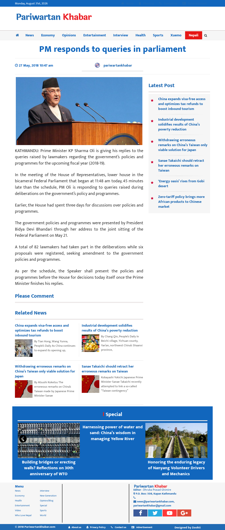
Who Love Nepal (23, 515)
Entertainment (94, 35)
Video (18, 510)
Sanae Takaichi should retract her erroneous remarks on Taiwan (181, 166)
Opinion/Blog (46, 501)
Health (141, 35)
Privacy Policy (98, 527)
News (29, 35)
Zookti (196, 527)
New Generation (48, 496)
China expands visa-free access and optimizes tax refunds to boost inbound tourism (181, 104)
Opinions (69, 35)
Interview (120, 35)
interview (44, 491)
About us (148, 3)
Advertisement (197, 3)
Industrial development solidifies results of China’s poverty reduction (179, 124)
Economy (48, 35)
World (43, 515)
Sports (158, 35)
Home (129, 3)
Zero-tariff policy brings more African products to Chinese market (181, 202)
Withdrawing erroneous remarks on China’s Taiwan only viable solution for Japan (182, 145)
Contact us (170, 3)
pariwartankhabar (118, 65)
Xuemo (176, 35)
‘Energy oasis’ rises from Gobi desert (181, 183)
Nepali (193, 35)
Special (114, 414)
